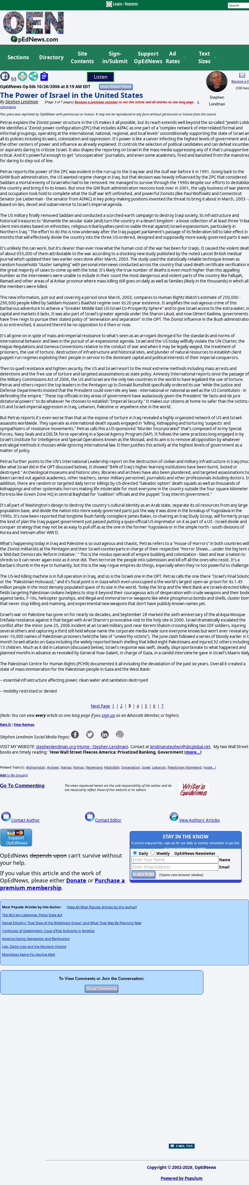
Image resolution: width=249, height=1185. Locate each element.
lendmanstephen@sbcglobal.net (180, 746)
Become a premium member (96, 102)
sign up (108, 715)
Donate (76, 880)
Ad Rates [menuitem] (173, 57)
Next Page (100, 706)
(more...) (209, 767)
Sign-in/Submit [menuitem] (114, 57)
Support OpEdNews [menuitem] (146, 57)
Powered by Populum (182, 1178)
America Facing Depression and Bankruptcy (36, 939)
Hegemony (94, 767)
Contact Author (25, 820)
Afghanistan (35, 767)
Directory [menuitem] (51, 57)
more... (193, 752)
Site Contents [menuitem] (82, 57)
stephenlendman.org (56, 746)
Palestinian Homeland (185, 767)
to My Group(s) (14, 775)
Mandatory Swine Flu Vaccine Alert (28, 954)
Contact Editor (108, 820)
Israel (146, 767)
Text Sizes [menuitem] (204, 57)
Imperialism (130, 767)
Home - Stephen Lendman (102, 746)
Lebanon (159, 767)
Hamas (66, 767)
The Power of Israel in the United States (71, 95)
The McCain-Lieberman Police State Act (32, 915)
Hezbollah (112, 767)
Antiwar (53, 767)
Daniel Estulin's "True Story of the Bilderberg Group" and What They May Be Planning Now (71, 923)
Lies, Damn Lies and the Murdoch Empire (34, 946)
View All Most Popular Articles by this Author (102, 907)
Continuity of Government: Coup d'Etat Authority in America (48, 931)
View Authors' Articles (199, 820)
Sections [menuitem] (18, 57)
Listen (100, 77)
